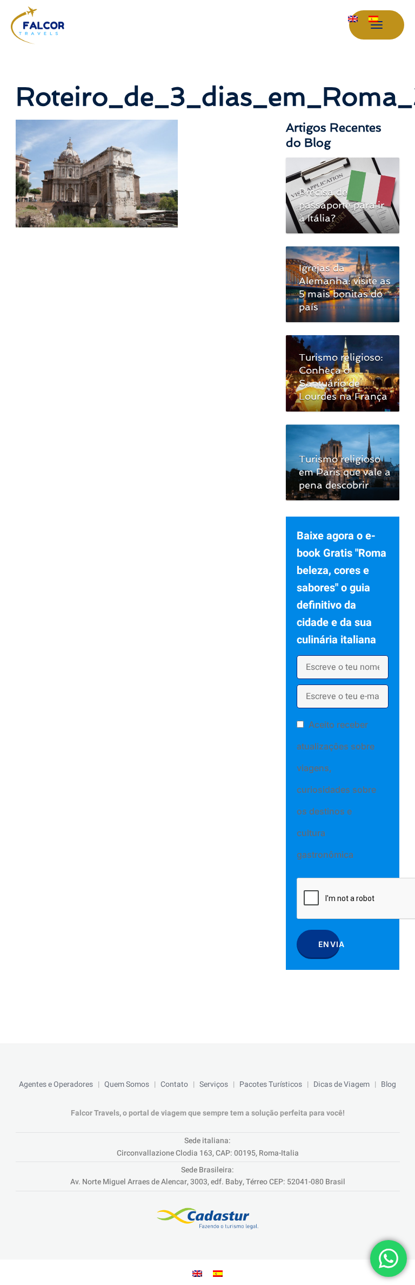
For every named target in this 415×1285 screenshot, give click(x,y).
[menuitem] (353, 18)
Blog (388, 1084)
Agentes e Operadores (56, 1084)
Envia (329, 944)
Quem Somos (126, 1084)
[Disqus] (140, 379)
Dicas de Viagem (341, 1084)
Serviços (213, 1084)
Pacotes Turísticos (270, 1084)
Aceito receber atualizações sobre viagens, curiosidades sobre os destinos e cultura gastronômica (336, 789)
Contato (174, 1084)
